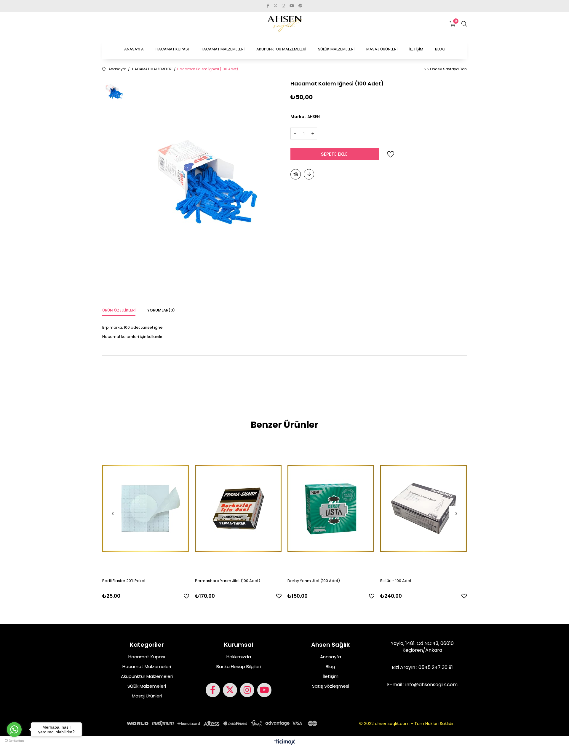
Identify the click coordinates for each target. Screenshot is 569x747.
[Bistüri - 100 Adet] (423, 508)
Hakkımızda (238, 657)
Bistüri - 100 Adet (395, 581)
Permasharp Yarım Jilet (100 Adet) (227, 581)
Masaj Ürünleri (147, 696)
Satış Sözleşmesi (330, 686)
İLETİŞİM (416, 49)
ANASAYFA (134, 49)
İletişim (330, 676)
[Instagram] (247, 690)
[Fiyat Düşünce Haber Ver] (309, 174)
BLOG (440, 49)
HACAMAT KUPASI (172, 49)
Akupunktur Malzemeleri (147, 676)
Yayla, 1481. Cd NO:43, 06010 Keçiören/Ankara (422, 646)
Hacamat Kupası (146, 657)
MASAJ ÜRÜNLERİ (381, 49)
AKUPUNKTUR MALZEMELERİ (281, 49)
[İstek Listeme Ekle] (295, 174)
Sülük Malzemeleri (146, 686)
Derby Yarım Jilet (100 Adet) (313, 581)
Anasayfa (330, 657)
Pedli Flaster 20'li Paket (124, 581)
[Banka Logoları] (223, 723)
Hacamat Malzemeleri (146, 666)
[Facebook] (213, 690)
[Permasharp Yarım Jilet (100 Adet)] (238, 508)
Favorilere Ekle (186, 596)
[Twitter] (230, 690)
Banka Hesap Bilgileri (238, 666)
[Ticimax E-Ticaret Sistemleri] (284, 742)
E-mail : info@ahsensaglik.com (422, 684)
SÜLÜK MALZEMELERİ (336, 49)
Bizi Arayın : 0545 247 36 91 (422, 667)
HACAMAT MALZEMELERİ (222, 49)
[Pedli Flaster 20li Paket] (145, 508)
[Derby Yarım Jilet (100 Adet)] (330, 508)
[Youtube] (264, 690)
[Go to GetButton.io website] (14, 741)
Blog (330, 666)
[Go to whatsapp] (14, 729)
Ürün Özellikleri (118, 310)
